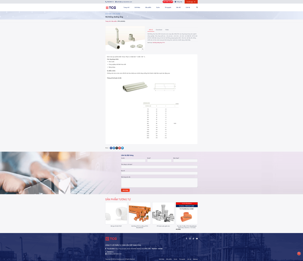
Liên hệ (188, 7)
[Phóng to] (142, 49)
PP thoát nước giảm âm (163, 226)
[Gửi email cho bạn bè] (116, 148)
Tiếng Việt (179, 2)
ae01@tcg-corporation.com (114, 254)
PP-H (163, 42)
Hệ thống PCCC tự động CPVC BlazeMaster (139, 226)
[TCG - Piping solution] (113, 7)
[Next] (194, 214)
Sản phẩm (148, 7)
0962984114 (110, 252)
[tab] (150, 30)
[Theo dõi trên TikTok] (193, 238)
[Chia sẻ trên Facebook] (111, 148)
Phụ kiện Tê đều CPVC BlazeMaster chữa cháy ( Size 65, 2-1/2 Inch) (187, 226)
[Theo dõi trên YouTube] (197, 238)
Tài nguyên (168, 7)
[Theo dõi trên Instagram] (190, 238)
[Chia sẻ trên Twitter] (114, 148)
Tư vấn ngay (190, 2)
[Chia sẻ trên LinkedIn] (122, 148)
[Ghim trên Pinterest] (119, 148)
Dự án (158, 7)
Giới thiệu (137, 7)
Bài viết (178, 7)
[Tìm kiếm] (197, 7)
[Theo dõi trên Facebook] (186, 238)
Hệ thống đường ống (157, 42)
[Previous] (108, 214)
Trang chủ (126, 7)
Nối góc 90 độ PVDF (116, 226)
